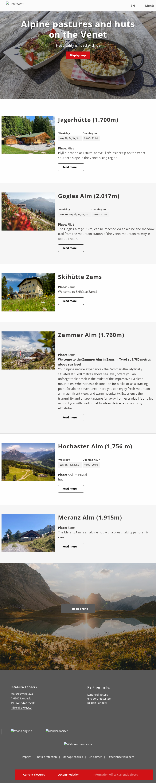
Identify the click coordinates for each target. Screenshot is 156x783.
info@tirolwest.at (21, 707)
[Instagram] (13, 718)
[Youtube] (41, 718)
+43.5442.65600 (25, 703)
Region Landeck (97, 703)
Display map (78, 55)
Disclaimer (95, 757)
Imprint (26, 757)
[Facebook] (22, 718)
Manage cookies (73, 757)
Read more (69, 167)
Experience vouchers (121, 757)
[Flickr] (32, 718)
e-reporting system (99, 698)
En (133, 6)
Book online (79, 609)
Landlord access (97, 694)
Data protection (47, 757)
